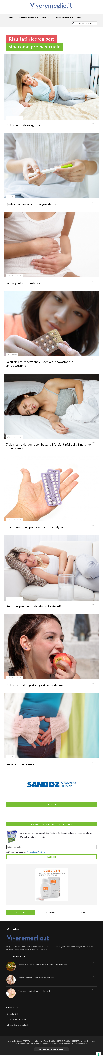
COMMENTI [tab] (51, 912)
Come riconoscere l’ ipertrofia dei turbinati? (36, 977)
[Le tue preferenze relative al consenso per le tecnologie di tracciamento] (98, 1054)
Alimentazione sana (27, 17)
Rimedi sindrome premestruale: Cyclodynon (35, 527)
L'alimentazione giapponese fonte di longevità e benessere (42, 964)
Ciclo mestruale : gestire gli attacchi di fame (35, 685)
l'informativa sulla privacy (36, 852)
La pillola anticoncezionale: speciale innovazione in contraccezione (39, 363)
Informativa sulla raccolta (51, 1057)
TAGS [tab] (82, 912)
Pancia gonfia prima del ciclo (24, 283)
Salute (10, 17)
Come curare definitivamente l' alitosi (34, 991)
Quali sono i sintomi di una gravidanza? (31, 204)
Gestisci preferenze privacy (53, 1049)
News (79, 17)
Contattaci (13, 1007)
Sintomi (10, 197)
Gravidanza (12, 354)
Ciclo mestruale (14, 118)
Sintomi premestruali (20, 764)
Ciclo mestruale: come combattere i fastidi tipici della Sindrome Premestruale (48, 446)
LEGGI (94, 123)
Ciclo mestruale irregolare (23, 125)
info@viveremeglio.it (19, 1025)
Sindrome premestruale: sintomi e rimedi (33, 606)
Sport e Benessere (63, 17)
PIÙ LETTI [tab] (20, 912)
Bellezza (45, 17)
